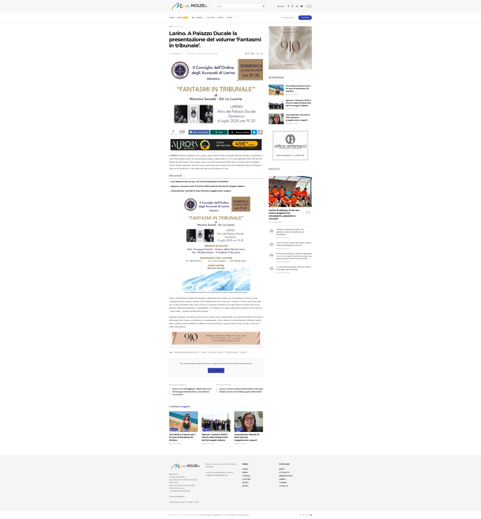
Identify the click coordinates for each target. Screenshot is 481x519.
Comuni (199, 18)
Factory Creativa (243, 515)
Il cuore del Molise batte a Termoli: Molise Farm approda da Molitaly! (293, 268)
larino (204, 352)
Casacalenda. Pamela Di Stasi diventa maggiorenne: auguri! (201, 191)
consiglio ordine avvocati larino (186, 352)
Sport (230, 18)
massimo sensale (216, 352)
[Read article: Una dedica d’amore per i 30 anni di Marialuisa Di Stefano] (183, 421)
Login (281, 6)
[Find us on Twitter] (292, 6)
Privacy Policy (206, 515)
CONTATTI (305, 18)
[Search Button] (264, 6)
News (182, 18)
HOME (245, 469)
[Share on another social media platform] (260, 132)
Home (171, 18)
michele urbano (232, 352)
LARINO (282, 479)
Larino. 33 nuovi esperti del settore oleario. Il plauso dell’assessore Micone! (293, 244)
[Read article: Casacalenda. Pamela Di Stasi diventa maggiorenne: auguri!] (248, 421)
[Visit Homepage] (189, 6)
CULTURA (211, 18)
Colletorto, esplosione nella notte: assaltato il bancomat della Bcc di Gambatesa (290, 231)
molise (243, 352)
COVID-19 (283, 486)
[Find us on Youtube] (301, 6)
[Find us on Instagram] (297, 6)
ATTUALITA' (179, 26)
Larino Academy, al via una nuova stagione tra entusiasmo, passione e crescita (284, 214)
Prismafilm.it (232, 515)
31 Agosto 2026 (175, 443)
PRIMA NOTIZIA (285, 476)
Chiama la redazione (177, 496)
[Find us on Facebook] (288, 6)
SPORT (245, 486)
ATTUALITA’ (284, 472)
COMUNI (246, 476)
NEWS (245, 472)
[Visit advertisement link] (216, 144)
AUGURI (174, 429)
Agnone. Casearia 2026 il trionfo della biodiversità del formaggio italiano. (208, 186)
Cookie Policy (216, 515)
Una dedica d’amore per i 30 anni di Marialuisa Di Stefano (200, 181)
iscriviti (217, 370)
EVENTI (221, 18)
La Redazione (176, 54)
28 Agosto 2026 (208, 443)
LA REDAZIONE (287, 18)
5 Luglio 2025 (191, 54)
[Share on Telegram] (254, 132)
